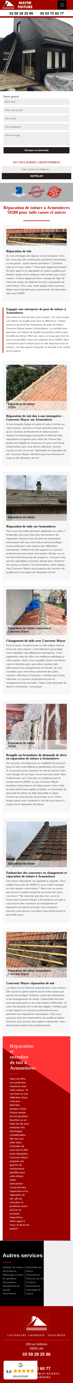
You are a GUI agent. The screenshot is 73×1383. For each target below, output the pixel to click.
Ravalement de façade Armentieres (11, 1290)
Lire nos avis (20, 1376)
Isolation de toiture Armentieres (13, 1269)
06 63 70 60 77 (52, 13)
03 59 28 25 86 (21, 13)
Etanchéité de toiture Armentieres (33, 1271)
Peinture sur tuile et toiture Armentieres (35, 1282)
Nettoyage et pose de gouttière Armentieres (13, 1278)
